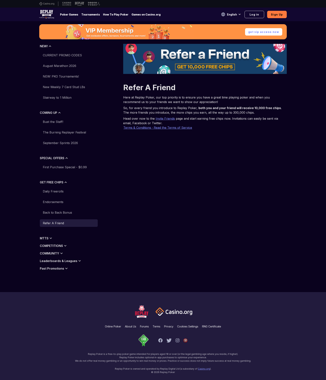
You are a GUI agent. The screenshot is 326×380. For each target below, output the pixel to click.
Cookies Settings (187, 326)
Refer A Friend (53, 223)
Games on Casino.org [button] (146, 14)
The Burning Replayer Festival (64, 132)
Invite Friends (165, 118)
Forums (144, 326)
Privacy (168, 326)
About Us (130, 326)
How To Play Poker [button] (115, 14)
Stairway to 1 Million (57, 97)
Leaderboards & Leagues (58, 261)
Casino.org (204, 368)
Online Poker (113, 326)
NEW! (44, 46)
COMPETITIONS (51, 246)
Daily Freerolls (53, 191)
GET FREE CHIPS (51, 182)
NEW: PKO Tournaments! (61, 76)
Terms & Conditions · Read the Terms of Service (157, 128)
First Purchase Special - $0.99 (65, 167)
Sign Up (277, 14)
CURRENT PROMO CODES (62, 55)
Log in (254, 14)
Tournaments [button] (90, 14)
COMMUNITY (49, 253)
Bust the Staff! (53, 122)
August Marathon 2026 (59, 66)
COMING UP (48, 113)
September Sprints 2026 (60, 143)
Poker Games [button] (69, 14)
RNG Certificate (211, 326)
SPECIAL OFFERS (52, 158)
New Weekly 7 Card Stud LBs (64, 87)
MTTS (44, 238)
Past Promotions (52, 268)
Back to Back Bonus (57, 212)
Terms (156, 326)
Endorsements (53, 202)
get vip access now (263, 31)
